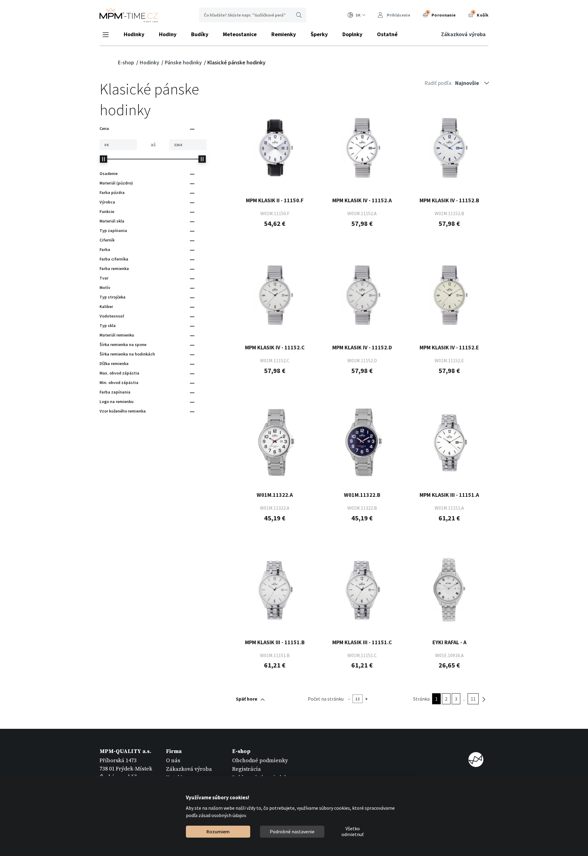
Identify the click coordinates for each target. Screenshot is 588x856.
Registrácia (246, 769)
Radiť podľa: (438, 82)
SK (358, 15)
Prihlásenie (398, 15)
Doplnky (352, 34)
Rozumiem (218, 831)
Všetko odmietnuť (352, 832)
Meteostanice (240, 34)
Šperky (319, 34)
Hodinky (134, 34)
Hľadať (299, 15)
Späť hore (246, 699)
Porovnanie (441, 14)
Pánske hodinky (184, 62)
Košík (480, 14)
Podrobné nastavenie (292, 831)
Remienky (283, 34)
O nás (173, 760)
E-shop (126, 62)
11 (473, 699)
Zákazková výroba (463, 34)
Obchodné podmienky (260, 760)
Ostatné (387, 34)
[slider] (103, 159)
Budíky (199, 34)
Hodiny (167, 34)
